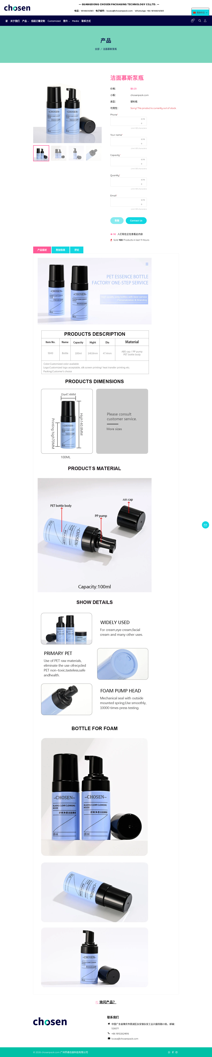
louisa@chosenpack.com (124, 1038)
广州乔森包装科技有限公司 (74, 1052)
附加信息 (60, 249)
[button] (200, 13)
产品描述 (42, 249)
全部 (97, 49)
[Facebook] (173, 1052)
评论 (76, 249)
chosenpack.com (140, 95)
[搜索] (199, 21)
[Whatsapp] (169, 1052)
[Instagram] (177, 1052)
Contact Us (136, 220)
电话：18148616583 (83, 10)
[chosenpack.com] (17, 7)
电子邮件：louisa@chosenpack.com (114, 10)
